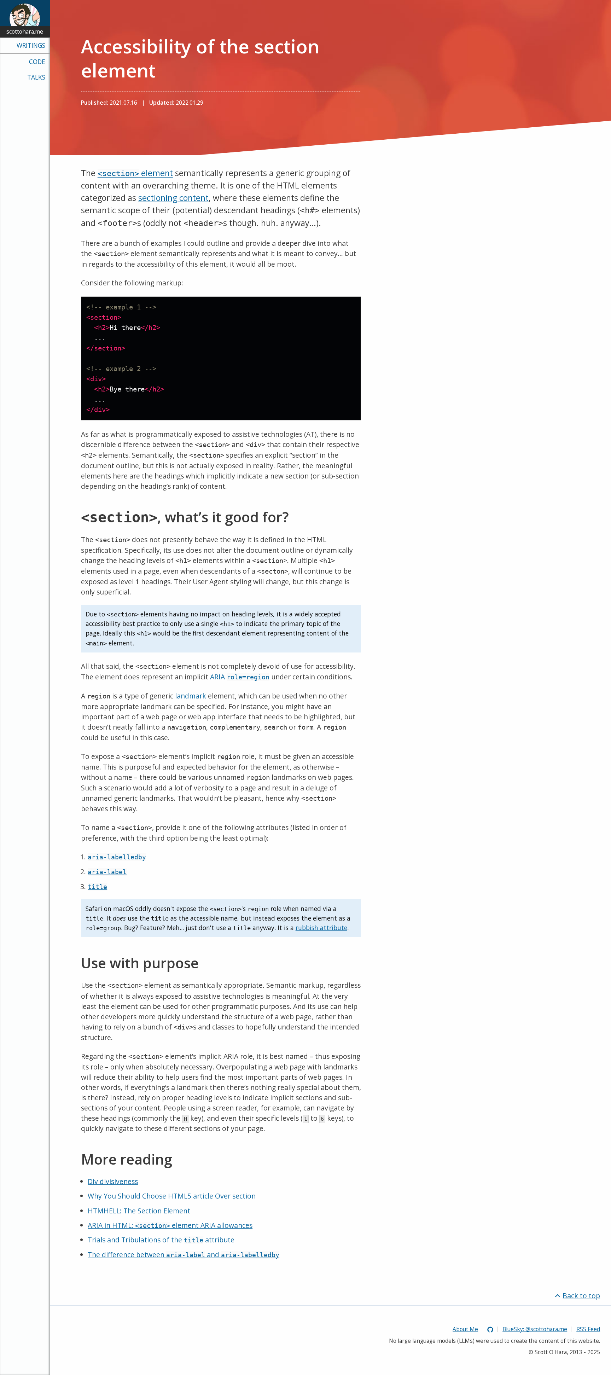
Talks (36, 77)
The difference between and (183, 1254)
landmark (190, 696)
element (135, 173)
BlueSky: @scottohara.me (534, 1329)
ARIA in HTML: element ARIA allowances (170, 1225)
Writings (31, 45)
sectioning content (173, 197)
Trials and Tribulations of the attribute (161, 1240)
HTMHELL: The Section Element (139, 1211)
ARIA (239, 676)
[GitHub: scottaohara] (490, 1329)
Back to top (581, 1295)
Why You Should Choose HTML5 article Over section (172, 1196)
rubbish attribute (321, 927)
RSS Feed (588, 1329)
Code (37, 61)
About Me (465, 1329)
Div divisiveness (113, 1181)
